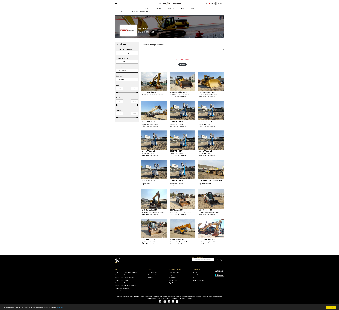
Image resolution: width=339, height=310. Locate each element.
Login (220, 4)
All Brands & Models (122, 62)
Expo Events (172, 283)
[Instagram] (174, 301)
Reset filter (182, 64)
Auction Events (173, 280)
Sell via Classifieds (153, 275)
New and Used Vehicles (121, 283)
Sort (220, 49)
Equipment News (174, 272)
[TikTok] (178, 301)
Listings (171, 8)
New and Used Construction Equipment (126, 272)
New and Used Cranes (121, 275)
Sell (192, 8)
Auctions (158, 8)
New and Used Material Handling (124, 277)
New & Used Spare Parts (122, 288)
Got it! (331, 307)
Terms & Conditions (198, 280)
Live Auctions (119, 291)
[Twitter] (165, 301)
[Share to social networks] (218, 29)
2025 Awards (172, 277)
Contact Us (196, 275)
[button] (116, 3)
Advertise (151, 277)
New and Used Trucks (121, 280)
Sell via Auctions (152, 272)
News (182, 8)
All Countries (120, 79)
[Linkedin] (161, 301)
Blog (194, 277)
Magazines (172, 275)
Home (146, 8)
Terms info (59, 307)
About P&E (196, 272)
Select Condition (121, 71)
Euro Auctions (142, 29)
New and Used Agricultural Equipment (126, 285)
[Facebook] (170, 301)
